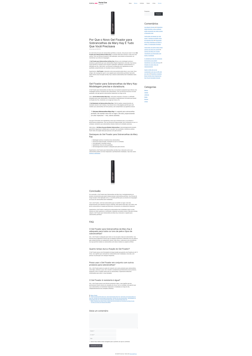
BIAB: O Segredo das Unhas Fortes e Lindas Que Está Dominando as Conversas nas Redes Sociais (112, 301)
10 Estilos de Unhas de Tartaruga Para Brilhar (101, 302)
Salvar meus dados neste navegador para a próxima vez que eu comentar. (110, 341)
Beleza (135, 3)
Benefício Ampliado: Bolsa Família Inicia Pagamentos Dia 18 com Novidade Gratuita (153, 76)
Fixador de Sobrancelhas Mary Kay (98, 296)
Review (159, 3)
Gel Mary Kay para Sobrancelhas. (120, 298)
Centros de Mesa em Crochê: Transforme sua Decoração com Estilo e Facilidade (152, 53)
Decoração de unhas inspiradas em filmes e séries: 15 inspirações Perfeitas (153, 42)
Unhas (153, 3)
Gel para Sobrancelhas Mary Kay (107, 299)
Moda (130, 3)
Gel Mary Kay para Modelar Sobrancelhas (103, 298)
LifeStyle (142, 3)
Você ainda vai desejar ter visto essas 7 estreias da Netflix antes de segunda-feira (153, 38)
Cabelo (148, 3)
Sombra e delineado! (94, 153)
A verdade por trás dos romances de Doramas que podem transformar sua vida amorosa (153, 60)
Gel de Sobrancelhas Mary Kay (113, 296)
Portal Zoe (103, 3)
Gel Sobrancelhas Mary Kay (121, 299)
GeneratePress (133, 353)
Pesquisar (147, 11)
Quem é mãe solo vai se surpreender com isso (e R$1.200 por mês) (153, 72)
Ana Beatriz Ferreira (149, 27)
